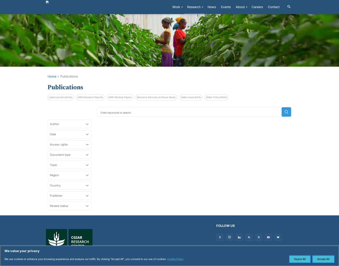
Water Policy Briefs (216, 97)
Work (176, 7)
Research (194, 7)
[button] (289, 7)
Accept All (323, 259)
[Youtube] (268, 237)
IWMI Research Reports (90, 97)
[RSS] (248, 237)
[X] (258, 237)
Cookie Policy (175, 259)
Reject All (300, 259)
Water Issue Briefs (191, 97)
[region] (169, 256)
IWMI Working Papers (120, 97)
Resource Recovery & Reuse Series (156, 97)
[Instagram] (229, 237)
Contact (273, 7)
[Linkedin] (239, 237)
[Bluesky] (278, 237)
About (240, 7)
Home (51, 76)
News (211, 7)
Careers (257, 7)
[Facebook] (219, 237)
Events (226, 7)
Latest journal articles (60, 97)
